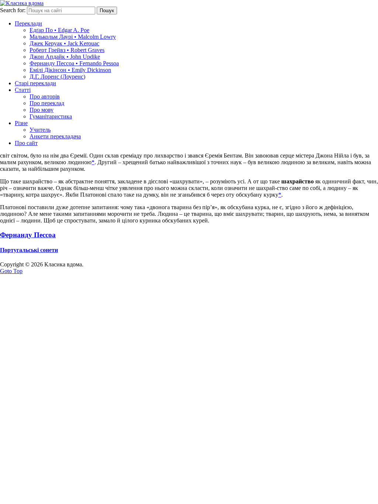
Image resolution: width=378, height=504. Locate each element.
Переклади (28, 23)
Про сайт (26, 143)
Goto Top (11, 271)
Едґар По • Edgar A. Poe (59, 30)
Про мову (42, 110)
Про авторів (45, 96)
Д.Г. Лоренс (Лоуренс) (57, 76)
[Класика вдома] (22, 3)
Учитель (40, 130)
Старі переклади (35, 83)
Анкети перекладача (55, 136)
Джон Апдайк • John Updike (65, 56)
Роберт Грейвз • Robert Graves (67, 50)
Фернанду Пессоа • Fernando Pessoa (74, 63)
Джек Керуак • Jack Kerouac (64, 43)
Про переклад (47, 103)
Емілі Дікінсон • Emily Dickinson (70, 70)
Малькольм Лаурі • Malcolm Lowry (73, 37)
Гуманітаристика (51, 116)
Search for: (12, 10)
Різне (21, 123)
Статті (23, 90)
